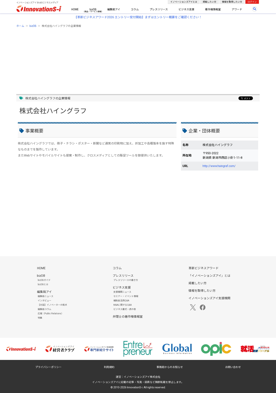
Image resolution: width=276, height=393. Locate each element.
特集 (40, 318)
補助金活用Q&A (121, 300)
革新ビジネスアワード (204, 268)
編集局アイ (113, 9)
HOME (75, 9)
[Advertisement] (129, 58)
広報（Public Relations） (50, 313)
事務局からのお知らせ (170, 367)
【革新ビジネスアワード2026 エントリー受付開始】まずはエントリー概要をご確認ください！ (138, 17)
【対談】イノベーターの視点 (52, 305)
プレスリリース (159, 9)
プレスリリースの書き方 (125, 280)
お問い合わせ (233, 367)
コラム (135, 9)
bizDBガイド (44, 280)
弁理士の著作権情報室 (128, 316)
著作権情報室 (213, 9)
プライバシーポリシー (48, 367)
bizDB (93, 9)
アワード (237, 9)
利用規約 (109, 367)
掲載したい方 (209, 2)
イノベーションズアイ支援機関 (209, 298)
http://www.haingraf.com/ (219, 166)
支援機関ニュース (122, 292)
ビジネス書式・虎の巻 (124, 309)
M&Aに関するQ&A (122, 305)
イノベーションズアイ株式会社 (142, 376)
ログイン (252, 2)
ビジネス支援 (186, 9)
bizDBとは (43, 284)
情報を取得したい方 (232, 2)
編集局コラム (44, 309)
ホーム (20, 25)
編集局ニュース (45, 296)
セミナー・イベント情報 (125, 296)
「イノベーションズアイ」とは (209, 275)
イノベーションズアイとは (183, 2)
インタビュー (44, 300)
